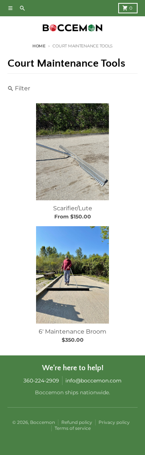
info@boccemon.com (93, 380)
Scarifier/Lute (72, 208)
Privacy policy (114, 422)
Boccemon (42, 422)
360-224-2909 (41, 380)
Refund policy (76, 422)
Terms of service (73, 428)
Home (38, 45)
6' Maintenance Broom (72, 331)
